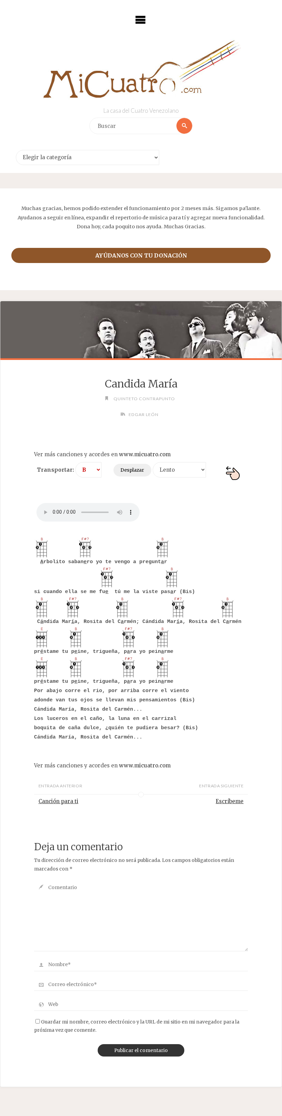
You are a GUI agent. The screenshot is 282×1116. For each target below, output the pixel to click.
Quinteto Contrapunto (144, 398)
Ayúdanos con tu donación (141, 255)
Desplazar (132, 470)
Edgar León (143, 414)
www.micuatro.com (145, 454)
